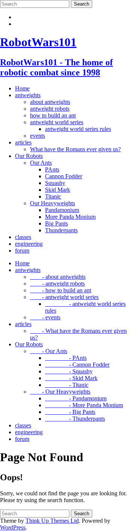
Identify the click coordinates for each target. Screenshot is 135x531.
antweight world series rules (78, 129)
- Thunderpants (75, 418)
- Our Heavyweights (60, 391)
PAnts (52, 169)
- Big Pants (70, 412)
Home (22, 88)
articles (23, 142)
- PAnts (66, 358)
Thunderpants (61, 230)
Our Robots (29, 156)
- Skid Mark (71, 378)
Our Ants (41, 162)
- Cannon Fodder (77, 364)
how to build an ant (53, 115)
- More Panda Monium (84, 405)
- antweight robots (57, 283)
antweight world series (56, 122)
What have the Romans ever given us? (75, 149)
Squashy (55, 183)
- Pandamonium (75, 398)
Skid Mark (57, 190)
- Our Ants (48, 351)
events (37, 135)
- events (45, 317)
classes (23, 237)
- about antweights (58, 277)
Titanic (53, 196)
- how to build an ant (60, 290)
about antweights (50, 102)
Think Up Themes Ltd (52, 520)
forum (22, 250)
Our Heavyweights (52, 203)
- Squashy (69, 371)
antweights (27, 95)
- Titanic (66, 385)
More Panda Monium (70, 217)
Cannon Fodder (63, 176)
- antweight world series (64, 297)
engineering (29, 244)
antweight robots (49, 108)
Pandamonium (62, 210)
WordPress (13, 527)
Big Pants (56, 223)
